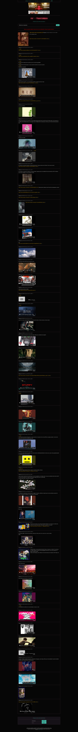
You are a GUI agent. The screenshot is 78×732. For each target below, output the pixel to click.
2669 (32, 59)
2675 (32, 99)
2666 (32, 47)
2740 (31, 190)
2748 (31, 200)
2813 (31, 318)
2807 (32, 293)
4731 (31, 657)
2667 (32, 53)
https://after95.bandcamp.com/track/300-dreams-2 (27, 290)
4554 (31, 451)
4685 (31, 576)
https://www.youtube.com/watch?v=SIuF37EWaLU (27, 166)
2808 (32, 303)
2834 (31, 421)
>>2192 (20, 65)
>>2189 (20, 49)
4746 (31, 700)
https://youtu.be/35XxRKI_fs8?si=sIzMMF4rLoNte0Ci (27, 56)
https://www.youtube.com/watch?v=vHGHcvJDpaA (27, 197)
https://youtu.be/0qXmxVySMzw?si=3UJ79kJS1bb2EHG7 (28, 50)
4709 (31, 623)
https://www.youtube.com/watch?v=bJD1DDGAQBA (27, 187)
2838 (31, 434)
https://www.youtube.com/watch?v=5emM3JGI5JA (34, 202)
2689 (31, 163)
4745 (31, 686)
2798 (31, 259)
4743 (31, 673)
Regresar (35, 21)
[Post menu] (57, 32)
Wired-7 (41, 729)
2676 (31, 104)
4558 (31, 467)
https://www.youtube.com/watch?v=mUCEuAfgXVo (38, 38)
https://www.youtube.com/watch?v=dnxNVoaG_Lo (27, 82)
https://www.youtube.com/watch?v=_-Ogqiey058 (38, 526)
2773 (31, 214)
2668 (56, 32)
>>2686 (20, 605)
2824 (31, 373)
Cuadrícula (39, 21)
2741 (31, 195)
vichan (39, 729)
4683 (31, 561)
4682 (31, 547)
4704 (31, 604)
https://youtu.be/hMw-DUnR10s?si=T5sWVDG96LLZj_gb (28, 100)
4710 (31, 636)
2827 (32, 406)
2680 (31, 118)
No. (54, 32)
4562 (31, 474)
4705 (31, 610)
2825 (31, 378)
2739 (31, 185)
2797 (32, 246)
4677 (31, 507)
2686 (31, 150)
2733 (31, 169)
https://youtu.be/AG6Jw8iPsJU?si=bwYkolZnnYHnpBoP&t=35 (29, 243)
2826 (32, 391)
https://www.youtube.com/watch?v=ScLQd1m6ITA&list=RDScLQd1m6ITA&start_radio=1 (33, 375)
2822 (32, 360)
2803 (31, 287)
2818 (31, 333)
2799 (31, 274)
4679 (31, 522)
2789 (31, 240)
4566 (31, 491)
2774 (31, 227)
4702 (32, 591)
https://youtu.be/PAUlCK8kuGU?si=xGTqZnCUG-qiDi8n (28, 192)
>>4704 (35, 150)
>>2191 (20, 63)
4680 (32, 531)
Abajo (44, 21)
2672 (31, 86)
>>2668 (21, 468)
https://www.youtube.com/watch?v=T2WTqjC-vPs (27, 471)
